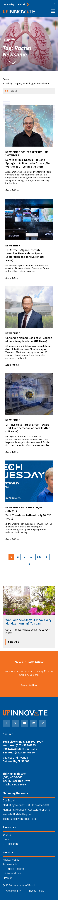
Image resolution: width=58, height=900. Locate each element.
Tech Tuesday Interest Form (20, 818)
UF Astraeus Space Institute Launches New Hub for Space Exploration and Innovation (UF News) (24, 255)
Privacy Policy (11, 859)
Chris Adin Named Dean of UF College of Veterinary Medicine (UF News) (28, 339)
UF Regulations (12, 873)
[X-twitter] (15, 723)
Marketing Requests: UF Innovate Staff (26, 805)
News (6, 839)
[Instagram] (42, 723)
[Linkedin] (33, 723)
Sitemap (7, 878)
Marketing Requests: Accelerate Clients (26, 809)
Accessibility (10, 864)
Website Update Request (17, 814)
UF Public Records (13, 868)
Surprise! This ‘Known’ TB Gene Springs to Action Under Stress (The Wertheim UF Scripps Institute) (27, 163)
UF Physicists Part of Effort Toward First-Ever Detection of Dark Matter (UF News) (27, 428)
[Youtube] (24, 723)
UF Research (10, 843)
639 (39, 556)
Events (7, 834)
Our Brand (9, 800)
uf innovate (10, 40)
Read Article (12, 190)
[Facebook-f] (6, 723)
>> (29, 563)
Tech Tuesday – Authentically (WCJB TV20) (28, 516)
